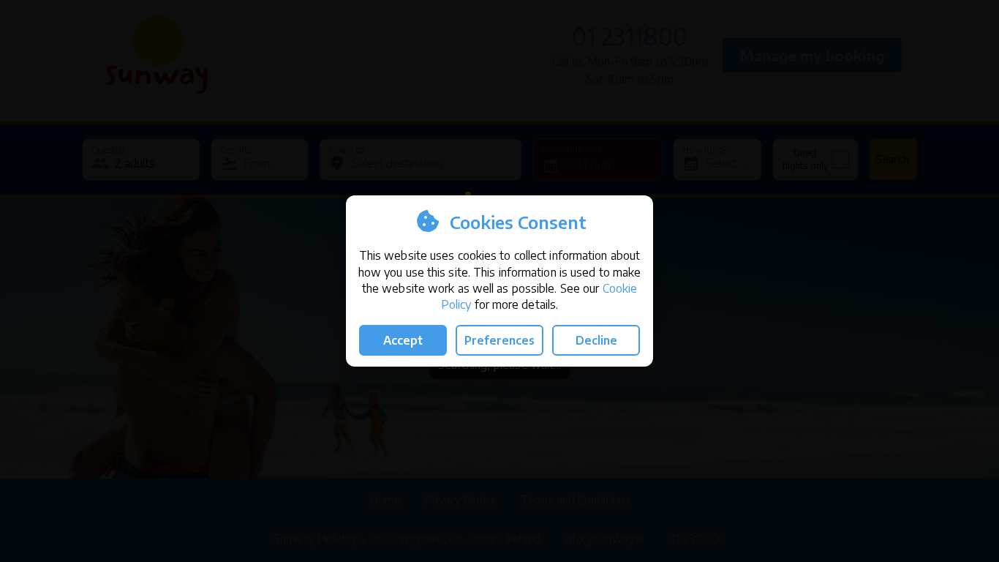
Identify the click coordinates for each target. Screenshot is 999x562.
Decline (596, 340)
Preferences (499, 340)
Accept (403, 340)
